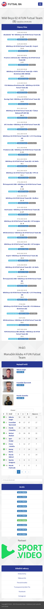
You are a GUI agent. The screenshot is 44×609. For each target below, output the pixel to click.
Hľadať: (13, 410)
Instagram (22, 596)
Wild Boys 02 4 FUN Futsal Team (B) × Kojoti (22, 46)
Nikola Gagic (21, 370)
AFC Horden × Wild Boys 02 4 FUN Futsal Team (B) (22, 124)
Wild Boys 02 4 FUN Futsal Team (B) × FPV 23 (22, 173)
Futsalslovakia (22, 583)
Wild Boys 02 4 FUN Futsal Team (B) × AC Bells (22, 161)
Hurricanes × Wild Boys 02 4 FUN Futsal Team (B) (22, 210)
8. (6, 455)
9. (6, 460)
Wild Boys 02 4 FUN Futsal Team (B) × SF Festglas (22, 221)
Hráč (10, 414)
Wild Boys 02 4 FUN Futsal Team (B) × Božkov (22, 198)
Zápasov (35, 414)
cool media (5, 606)
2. (6, 422)
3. (6, 428)
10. (7, 465)
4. (6, 433)
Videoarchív (22, 578)
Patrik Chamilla (22, 396)
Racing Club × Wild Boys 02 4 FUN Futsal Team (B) (22, 99)
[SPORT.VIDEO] (22, 551)
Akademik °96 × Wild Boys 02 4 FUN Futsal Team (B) (22, 35)
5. (6, 439)
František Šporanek (24, 383)
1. (6, 417)
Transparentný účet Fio (22, 587)
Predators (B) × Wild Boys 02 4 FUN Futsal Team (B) (22, 150)
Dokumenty (22, 574)
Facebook (22, 591)
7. (6, 449)
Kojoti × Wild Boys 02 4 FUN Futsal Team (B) (22, 256)
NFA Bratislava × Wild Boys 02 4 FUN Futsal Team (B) (22, 233)
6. (6, 444)
